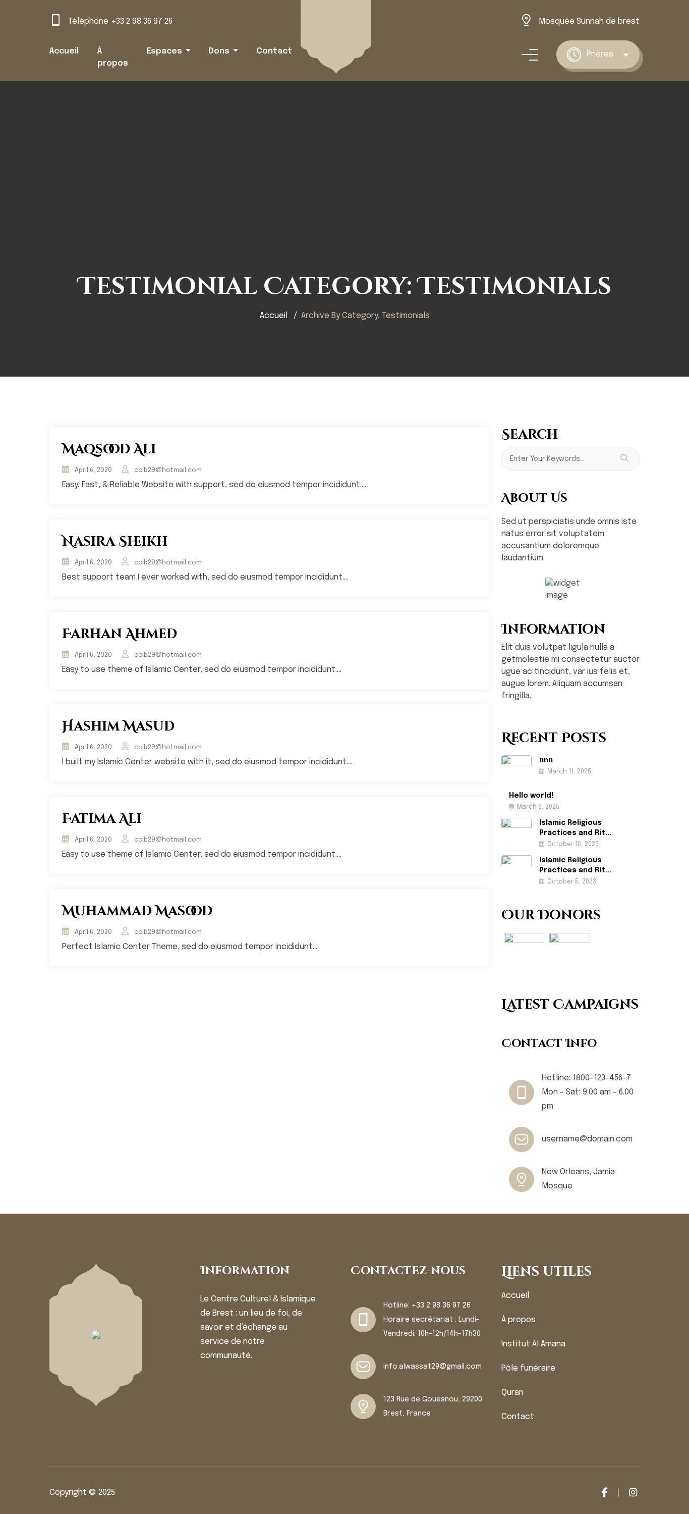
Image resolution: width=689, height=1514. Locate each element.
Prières (600, 54)
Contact (274, 51)
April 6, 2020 (93, 470)
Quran (512, 1392)
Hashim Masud (118, 727)
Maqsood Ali (109, 449)
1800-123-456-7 (601, 1078)
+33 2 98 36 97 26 (142, 21)
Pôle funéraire (528, 1368)
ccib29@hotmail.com (168, 470)
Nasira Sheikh (114, 542)
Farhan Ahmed (119, 634)
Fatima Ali (101, 819)
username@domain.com (587, 1139)
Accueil (64, 51)
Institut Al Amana (533, 1344)
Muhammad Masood (137, 911)
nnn (546, 760)
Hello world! (531, 795)
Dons (218, 51)
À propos (518, 1320)
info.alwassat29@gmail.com (432, 1366)
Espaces (164, 51)
